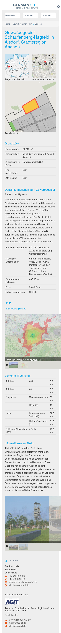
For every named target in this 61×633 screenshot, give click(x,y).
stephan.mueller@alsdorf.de (23, 581)
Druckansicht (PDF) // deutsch (30, 15)
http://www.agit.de (17, 626)
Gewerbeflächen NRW (12, 15)
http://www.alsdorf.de (18, 585)
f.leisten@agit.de (17, 622)
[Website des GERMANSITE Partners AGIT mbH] (12, 601)
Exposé (38, 23)
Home (7, 23)
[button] (58, 6)
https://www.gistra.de (16, 308)
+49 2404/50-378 (16, 575)
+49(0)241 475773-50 (20, 619)
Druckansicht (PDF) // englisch (48, 15)
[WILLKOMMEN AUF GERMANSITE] (25, 6)
